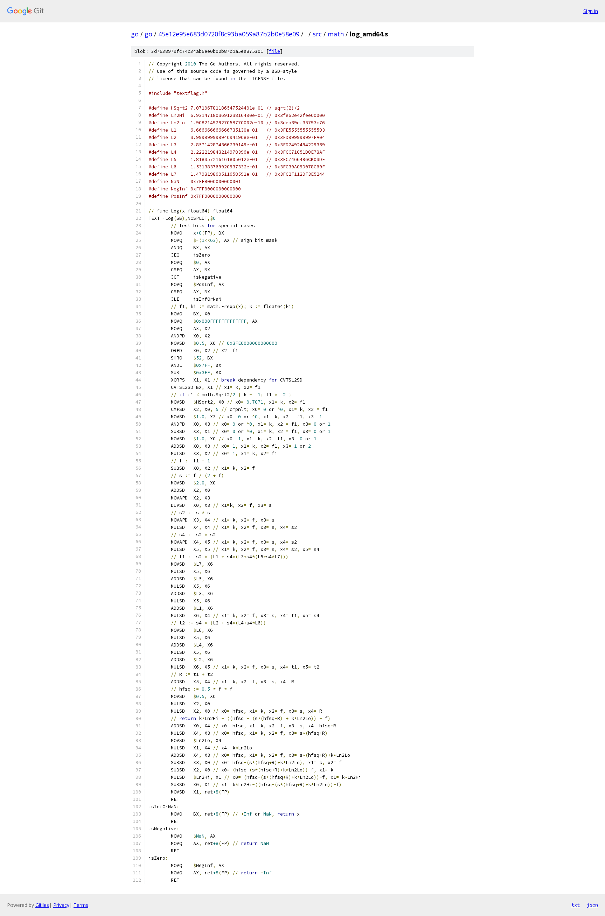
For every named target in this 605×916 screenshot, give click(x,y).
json (592, 905)
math (336, 34)
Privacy (61, 905)
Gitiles (42, 905)
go (135, 34)
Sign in (590, 11)
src (317, 34)
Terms (81, 905)
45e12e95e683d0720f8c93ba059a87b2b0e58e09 (228, 34)
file (274, 51)
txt (575, 905)
